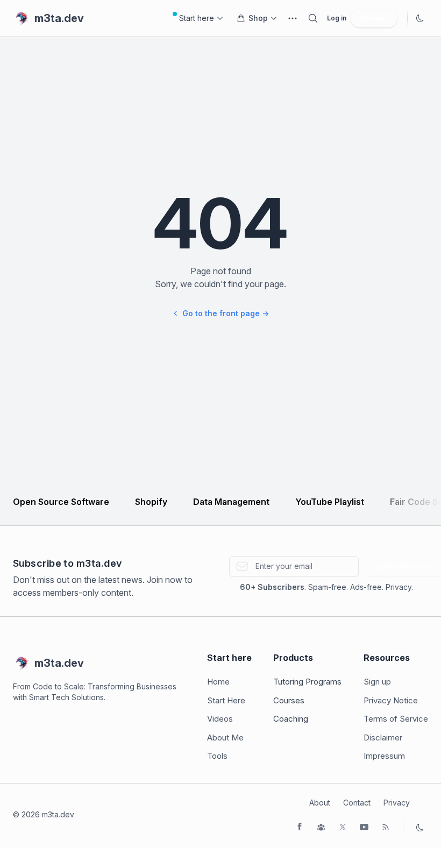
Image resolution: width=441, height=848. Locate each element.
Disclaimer (383, 737)
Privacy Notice (391, 700)
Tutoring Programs (307, 681)
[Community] (321, 826)
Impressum (384, 756)
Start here (196, 18)
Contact (357, 802)
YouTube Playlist (329, 501)
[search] (313, 18)
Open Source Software (61, 501)
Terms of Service (396, 719)
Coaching (290, 719)
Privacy (396, 802)
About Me (225, 737)
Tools (217, 756)
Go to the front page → (225, 313)
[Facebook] (299, 826)
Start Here (226, 700)
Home (218, 681)
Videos (220, 719)
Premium (374, 18)
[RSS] (385, 826)
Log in (336, 18)
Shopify (151, 501)
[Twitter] (342, 826)
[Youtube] (364, 826)
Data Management (231, 501)
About (319, 802)
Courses (288, 700)
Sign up (377, 681)
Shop (258, 18)
